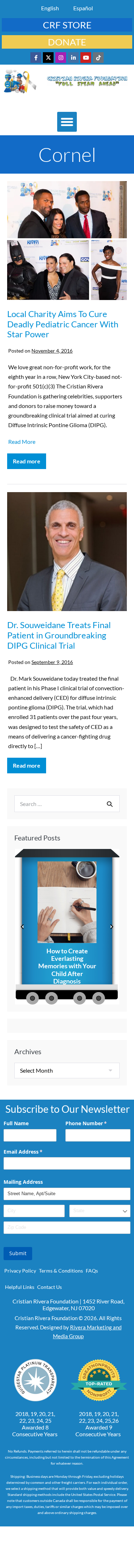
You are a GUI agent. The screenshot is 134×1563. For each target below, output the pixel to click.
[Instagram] (60, 57)
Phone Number (96, 1123)
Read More (21, 441)
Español (83, 8)
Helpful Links (19, 1287)
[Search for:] (67, 803)
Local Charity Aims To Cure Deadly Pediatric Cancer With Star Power (62, 324)
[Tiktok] (98, 57)
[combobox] (99, 1211)
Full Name (16, 1123)
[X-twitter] (48, 57)
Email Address (33, 1151)
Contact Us (49, 1287)
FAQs (92, 1271)
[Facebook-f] (35, 57)
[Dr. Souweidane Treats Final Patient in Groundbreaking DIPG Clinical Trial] (67, 552)
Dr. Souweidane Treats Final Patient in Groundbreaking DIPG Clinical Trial (59, 635)
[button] (67, 122)
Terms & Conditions (61, 1271)
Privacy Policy (20, 1271)
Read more (29, 458)
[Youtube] (85, 57)
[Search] (109, 803)
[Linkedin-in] (73, 57)
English (50, 8)
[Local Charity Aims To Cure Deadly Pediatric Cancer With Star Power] (67, 241)
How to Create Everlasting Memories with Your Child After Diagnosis (67, 966)
